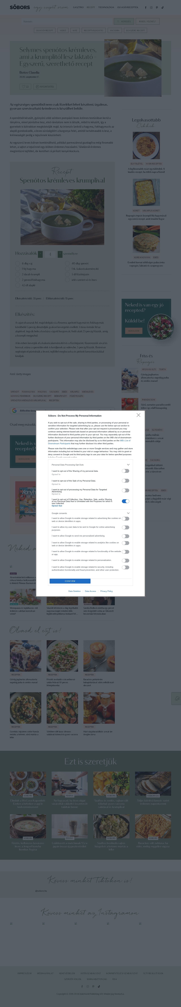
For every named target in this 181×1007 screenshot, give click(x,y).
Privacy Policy (106, 591)
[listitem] (90, 464)
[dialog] (90, 503)
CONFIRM (70, 581)
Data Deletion (74, 591)
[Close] (139, 416)
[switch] (125, 471)
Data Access (90, 591)
